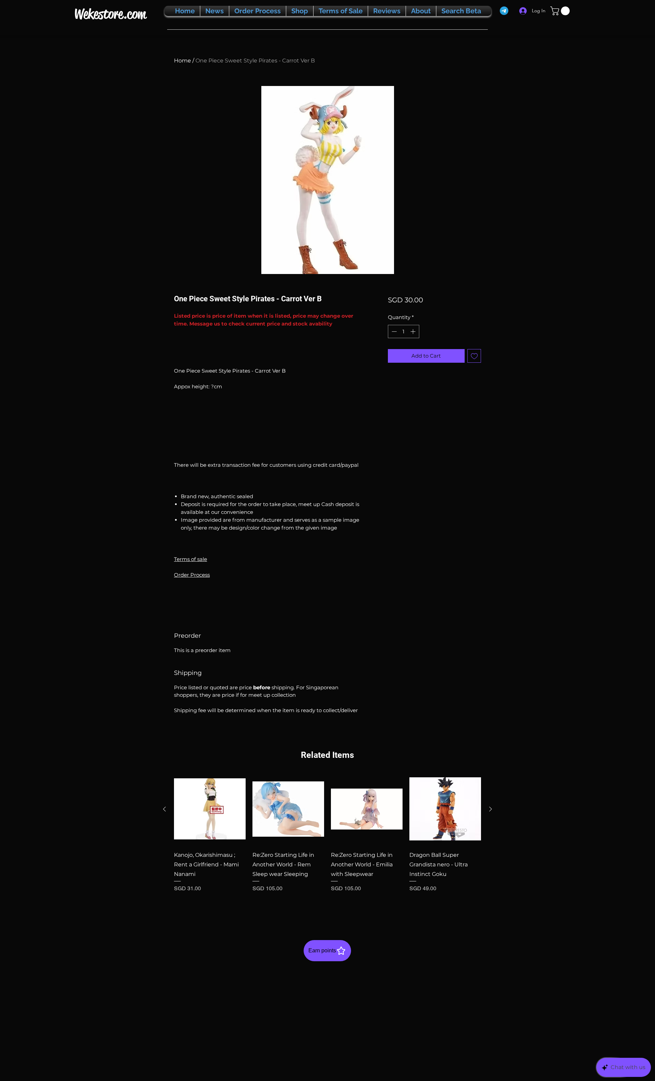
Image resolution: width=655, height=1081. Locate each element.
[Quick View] (210, 809)
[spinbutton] (403, 331)
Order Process (192, 575)
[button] (561, 10)
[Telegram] (504, 10)
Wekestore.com (110, 14)
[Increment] (413, 331)
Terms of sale (190, 559)
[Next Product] (490, 809)
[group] (327, 841)
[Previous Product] (164, 809)
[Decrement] (393, 331)
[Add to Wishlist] (474, 356)
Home (182, 60)
